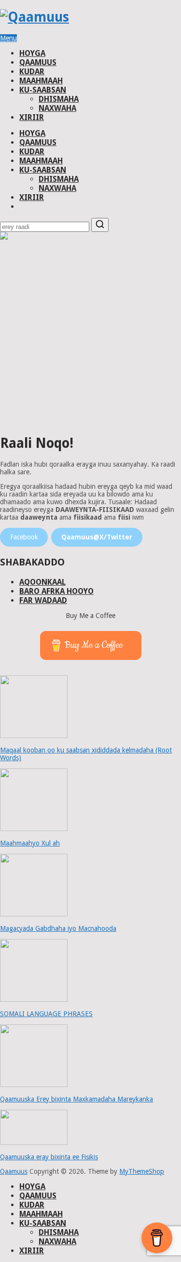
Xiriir (31, 117)
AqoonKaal (42, 582)
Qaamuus (37, 62)
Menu (8, 38)
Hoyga (32, 53)
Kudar (31, 71)
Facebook (24, 537)
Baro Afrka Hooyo (56, 591)
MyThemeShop (141, 1171)
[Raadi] (100, 225)
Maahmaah (41, 80)
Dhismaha (59, 99)
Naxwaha (57, 108)
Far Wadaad (43, 600)
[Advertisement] (90, 336)
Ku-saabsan (42, 89)
